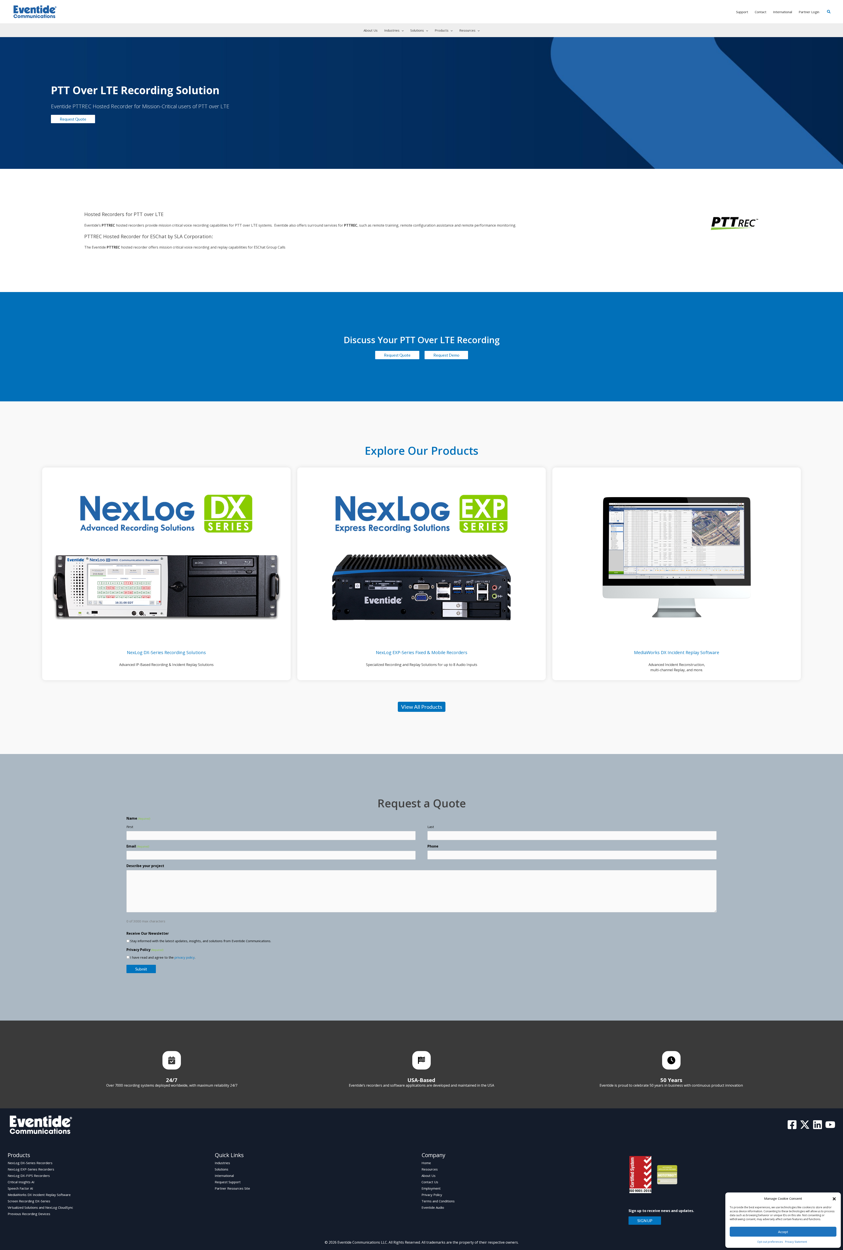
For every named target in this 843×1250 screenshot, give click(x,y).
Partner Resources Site (232, 1188)
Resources (430, 1169)
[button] (834, 1198)
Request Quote (73, 119)
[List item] (171, 1060)
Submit (141, 969)
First (129, 826)
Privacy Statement (796, 1242)
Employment (431, 1188)
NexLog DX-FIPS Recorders (29, 1175)
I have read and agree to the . (162, 957)
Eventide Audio (433, 1207)
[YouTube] (830, 1125)
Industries (222, 1163)
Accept (783, 1232)
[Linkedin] (817, 1125)
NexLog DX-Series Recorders (30, 1163)
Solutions (221, 1169)
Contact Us (430, 1182)
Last (430, 826)
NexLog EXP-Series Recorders (31, 1169)
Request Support (228, 1182)
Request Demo (446, 355)
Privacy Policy (432, 1194)
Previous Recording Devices (29, 1214)
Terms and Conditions (438, 1201)
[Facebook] (792, 1125)
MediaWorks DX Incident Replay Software (39, 1194)
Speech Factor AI (20, 1188)
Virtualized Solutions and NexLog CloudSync (40, 1207)
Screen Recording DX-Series (29, 1201)
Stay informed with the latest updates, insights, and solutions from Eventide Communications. (200, 941)
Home (426, 1163)
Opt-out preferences (770, 1242)
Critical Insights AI (21, 1182)
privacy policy (185, 957)
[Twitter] (805, 1125)
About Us (429, 1175)
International (224, 1175)
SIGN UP (644, 1220)
